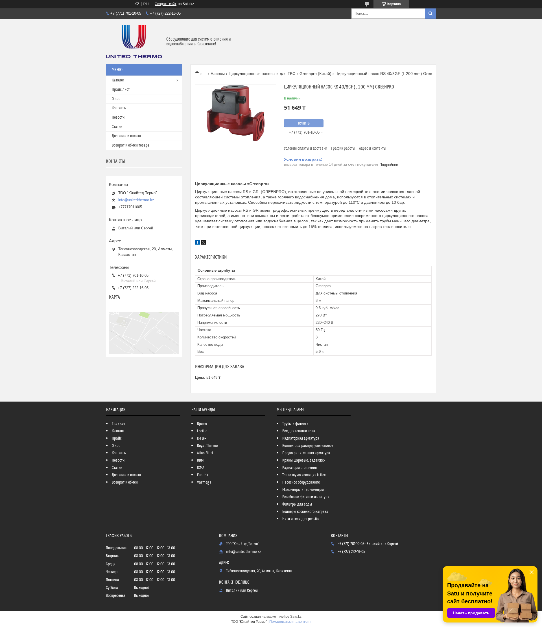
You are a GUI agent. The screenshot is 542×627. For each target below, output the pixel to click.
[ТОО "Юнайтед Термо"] (134, 42)
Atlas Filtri (205, 453)
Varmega (204, 482)
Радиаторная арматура (300, 438)
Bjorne (202, 424)
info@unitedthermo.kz (136, 200)
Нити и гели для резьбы (300, 519)
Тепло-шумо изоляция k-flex (304, 475)
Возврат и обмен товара (131, 145)
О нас (116, 99)
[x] (203, 243)
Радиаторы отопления (299, 468)
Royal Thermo (207, 446)
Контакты (119, 108)
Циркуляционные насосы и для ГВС (262, 73)
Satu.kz (295, 617)
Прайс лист (121, 89)
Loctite (202, 431)
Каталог (118, 80)
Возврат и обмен (125, 482)
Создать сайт (165, 4)
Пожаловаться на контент (290, 622)
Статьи (117, 127)
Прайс (117, 438)
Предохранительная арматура (306, 453)
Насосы (218, 73)
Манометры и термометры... (304, 490)
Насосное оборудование (301, 482)
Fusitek (202, 475)
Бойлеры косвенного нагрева (305, 511)
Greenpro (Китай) (315, 73)
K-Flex (201, 438)
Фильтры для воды (297, 504)
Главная (118, 424)
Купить (304, 123)
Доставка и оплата (126, 136)
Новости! (118, 117)
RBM (200, 460)
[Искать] (430, 13)
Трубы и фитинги (295, 424)
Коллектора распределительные (307, 446)
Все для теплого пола (298, 431)
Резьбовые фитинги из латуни (305, 497)
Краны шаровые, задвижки (303, 460)
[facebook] (197, 243)
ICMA (200, 468)
